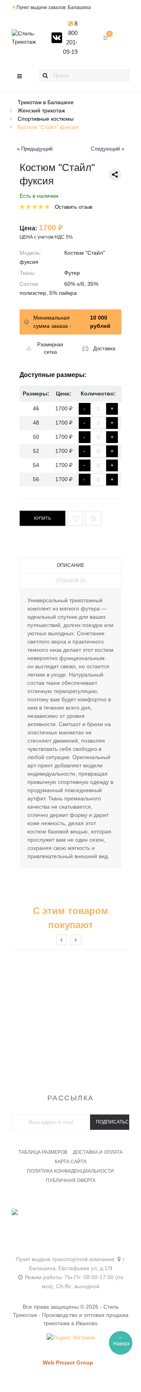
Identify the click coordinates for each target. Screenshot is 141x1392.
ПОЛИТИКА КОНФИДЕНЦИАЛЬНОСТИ (70, 1171)
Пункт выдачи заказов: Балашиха (53, 7)
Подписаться (112, 1122)
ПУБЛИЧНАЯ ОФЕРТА (71, 1180)
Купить (42, 518)
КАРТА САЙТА (71, 1161)
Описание (70, 565)
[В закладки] (75, 518)
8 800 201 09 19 (70, 1223)
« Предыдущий (34, 149)
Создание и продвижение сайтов (81, 1370)
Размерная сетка (50, 348)
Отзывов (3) (71, 580)
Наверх (121, 1343)
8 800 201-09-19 (70, 37)
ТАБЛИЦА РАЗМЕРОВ (42, 1152)
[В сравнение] (93, 518)
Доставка (104, 348)
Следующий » (107, 149)
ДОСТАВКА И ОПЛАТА (98, 1152)
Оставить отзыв (73, 207)
